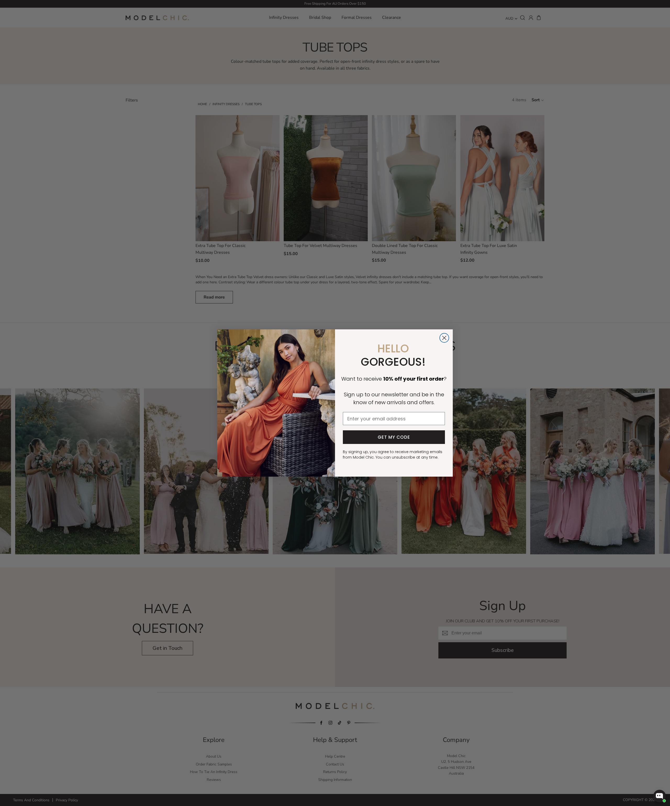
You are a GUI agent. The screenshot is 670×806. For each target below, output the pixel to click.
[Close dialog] (444, 337)
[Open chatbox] (659, 796)
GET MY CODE (394, 437)
